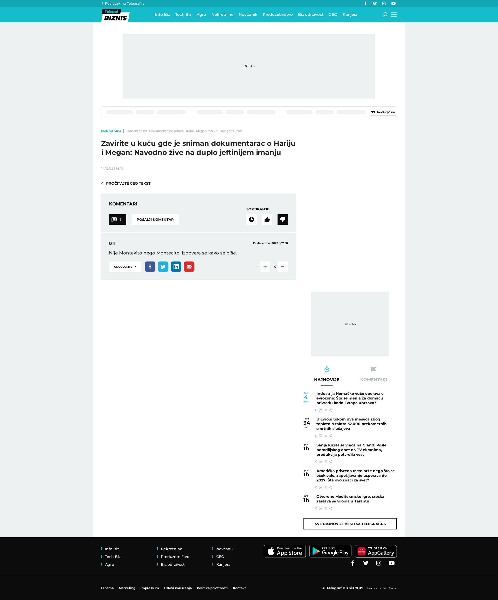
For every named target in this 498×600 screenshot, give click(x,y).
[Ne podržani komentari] (283, 219)
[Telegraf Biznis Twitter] (374, 3)
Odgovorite (125, 266)
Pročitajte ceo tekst (125, 183)
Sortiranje (257, 209)
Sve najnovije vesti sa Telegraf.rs (350, 524)
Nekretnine (111, 131)
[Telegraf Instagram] (384, 3)
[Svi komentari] (251, 219)
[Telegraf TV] (393, 3)
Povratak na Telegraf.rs (124, 3)
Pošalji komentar (155, 219)
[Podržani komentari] (267, 219)
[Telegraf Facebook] (365, 3)
